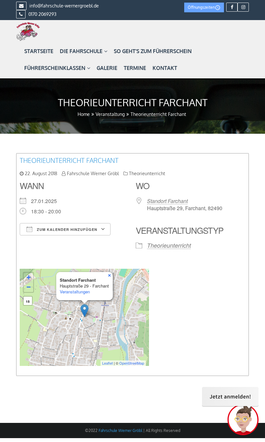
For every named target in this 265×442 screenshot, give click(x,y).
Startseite (38, 51)
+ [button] (28, 277)
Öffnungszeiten (201, 7)
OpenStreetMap (131, 363)
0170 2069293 (42, 14)
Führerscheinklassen (54, 68)
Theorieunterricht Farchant (69, 160)
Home (84, 114)
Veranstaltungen (75, 292)
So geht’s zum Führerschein (153, 51)
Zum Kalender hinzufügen (66, 229)
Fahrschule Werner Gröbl (93, 173)
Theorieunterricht (147, 173)
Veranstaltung (110, 114)
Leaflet (107, 363)
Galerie (107, 68)
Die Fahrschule (81, 51)
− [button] (28, 287)
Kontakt (165, 68)
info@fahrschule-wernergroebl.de (63, 5)
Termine (135, 68)
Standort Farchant (167, 201)
